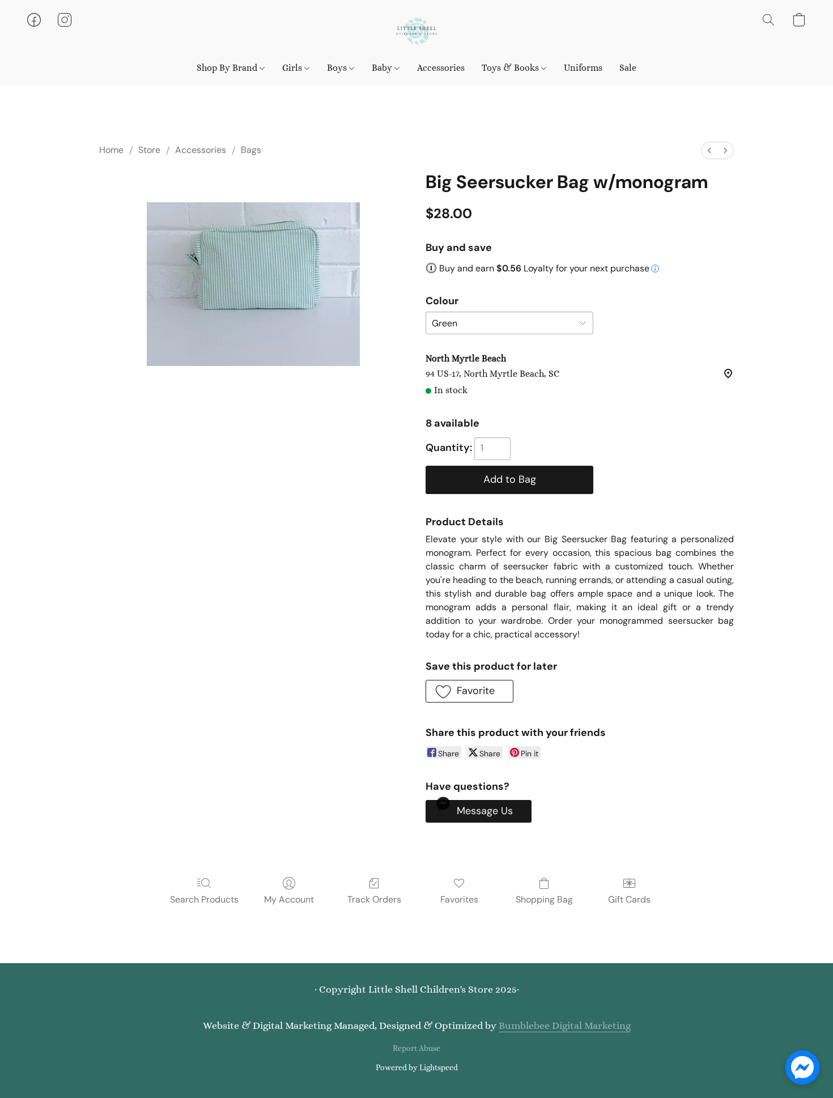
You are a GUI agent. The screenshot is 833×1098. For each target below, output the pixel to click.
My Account (289, 899)
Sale (627, 67)
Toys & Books (511, 67)
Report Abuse (416, 1048)
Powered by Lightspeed (417, 1067)
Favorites (459, 899)
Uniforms (583, 67)
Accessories (441, 67)
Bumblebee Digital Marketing (565, 1025)
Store (149, 150)
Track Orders (374, 899)
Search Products (204, 899)
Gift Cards (629, 899)
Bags (251, 150)
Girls (293, 67)
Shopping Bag (544, 899)
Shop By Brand (228, 67)
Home (111, 150)
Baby (383, 67)
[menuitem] (709, 150)
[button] (416, 31)
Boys (338, 67)
